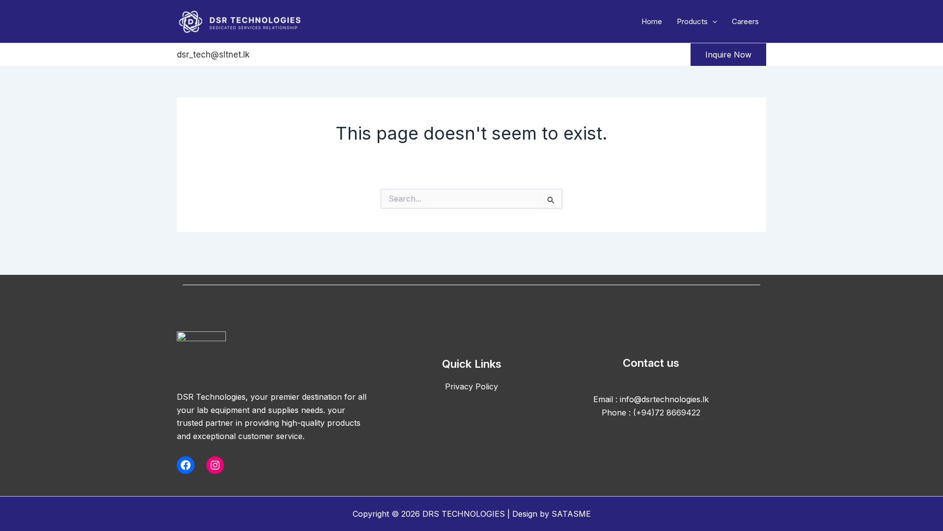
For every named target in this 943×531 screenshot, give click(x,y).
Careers (745, 21)
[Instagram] (317, 55)
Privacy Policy (471, 386)
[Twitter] (291, 55)
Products (692, 21)
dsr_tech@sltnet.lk (213, 54)
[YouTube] (343, 55)
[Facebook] (265, 55)
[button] (712, 21)
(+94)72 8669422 (666, 412)
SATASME (571, 514)
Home (651, 21)
